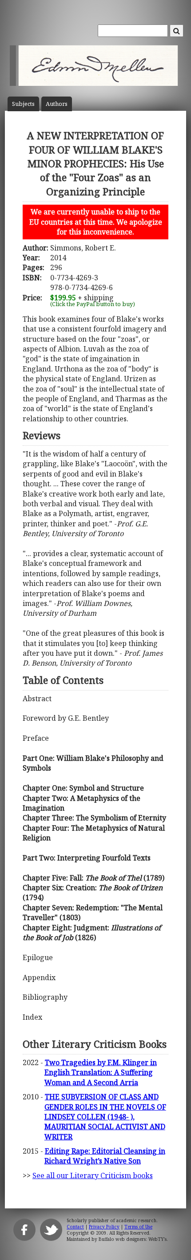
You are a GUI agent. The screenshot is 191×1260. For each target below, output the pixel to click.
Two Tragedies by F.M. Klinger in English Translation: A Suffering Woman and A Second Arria (100, 1072)
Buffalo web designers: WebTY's (133, 1239)
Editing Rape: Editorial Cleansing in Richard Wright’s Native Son (104, 1156)
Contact (75, 1227)
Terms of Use (138, 1227)
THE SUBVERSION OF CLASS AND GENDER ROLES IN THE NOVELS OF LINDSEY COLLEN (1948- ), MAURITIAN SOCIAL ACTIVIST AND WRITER (105, 1117)
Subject (23, 104)
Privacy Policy (104, 1227)
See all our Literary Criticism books (92, 1175)
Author (57, 104)
